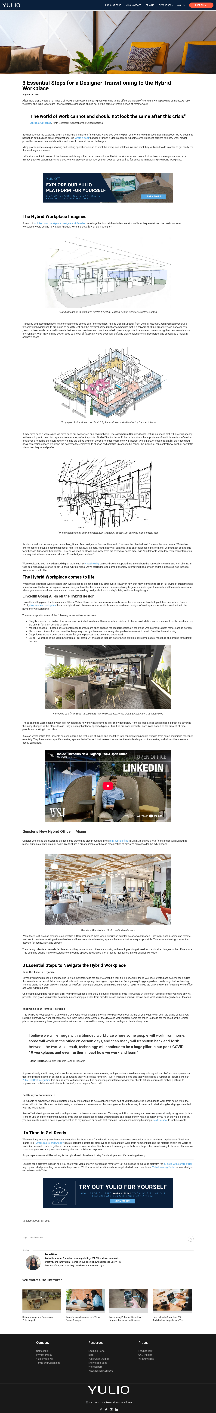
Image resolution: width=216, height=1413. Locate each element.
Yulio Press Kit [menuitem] (44, 1358)
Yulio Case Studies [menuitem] (98, 1358)
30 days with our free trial (178, 1163)
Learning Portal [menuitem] (96, 1350)
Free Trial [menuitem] (201, 5)
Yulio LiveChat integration (36, 1080)
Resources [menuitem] (165, 5)
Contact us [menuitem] (42, 1350)
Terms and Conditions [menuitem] (48, 1362)
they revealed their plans (42, 605)
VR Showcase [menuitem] (133, 5)
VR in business (36, 1237)
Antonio (35, 122)
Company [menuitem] (42, 1343)
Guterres (45, 122)
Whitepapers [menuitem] (95, 1366)
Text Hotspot (160, 1120)
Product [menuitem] (144, 1343)
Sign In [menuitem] (181, 5)
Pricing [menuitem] (150, 5)
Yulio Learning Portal (163, 1167)
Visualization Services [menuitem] (100, 1370)
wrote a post (82, 137)
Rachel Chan (51, 1254)
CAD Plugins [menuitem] (145, 1354)
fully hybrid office (118, 840)
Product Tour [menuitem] (113, 5)
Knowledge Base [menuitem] (97, 1362)
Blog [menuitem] (90, 1354)
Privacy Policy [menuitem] (44, 1354)
